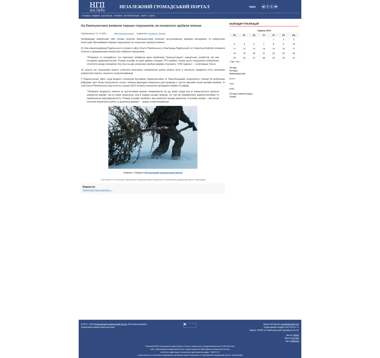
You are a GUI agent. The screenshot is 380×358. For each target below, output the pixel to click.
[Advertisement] (153, 230)
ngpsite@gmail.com (290, 324)
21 (264, 53)
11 (234, 48)
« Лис (232, 62)
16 (283, 48)
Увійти (252, 6)
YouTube (295, 338)
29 (273, 58)
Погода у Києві (236, 94)
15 (273, 48)
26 (244, 58)
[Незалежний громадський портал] (97, 6)
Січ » (238, 62)
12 (244, 48)
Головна (86, 16)
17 (294, 48)
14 (264, 48)
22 (273, 53)
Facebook (152, 33)
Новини (96, 16)
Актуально (106, 16)
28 (264, 58)
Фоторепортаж (131, 16)
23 (283, 53)
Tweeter (162, 33)
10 (294, 44)
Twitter (296, 335)
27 (254, 58)
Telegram (295, 341)
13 (254, 48)
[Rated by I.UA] (190, 325)
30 (283, 58)
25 (234, 58)
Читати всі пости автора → (98, 190)
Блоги (152, 16)
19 (244, 53)
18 (234, 53)
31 (294, 58)
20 (254, 53)
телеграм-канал (126, 33)
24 (294, 53)
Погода (232, 67)
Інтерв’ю (118, 16)
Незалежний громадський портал (110, 324)
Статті (144, 16)
